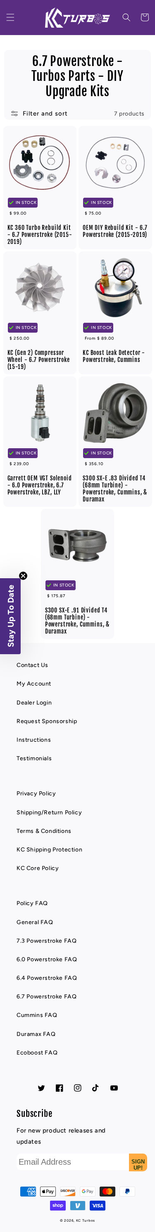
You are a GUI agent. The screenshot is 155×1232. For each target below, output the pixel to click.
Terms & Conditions (44, 831)
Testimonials (34, 758)
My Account (34, 683)
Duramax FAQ (36, 1034)
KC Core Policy (38, 868)
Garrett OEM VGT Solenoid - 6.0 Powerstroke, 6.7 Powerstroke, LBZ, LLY (39, 485)
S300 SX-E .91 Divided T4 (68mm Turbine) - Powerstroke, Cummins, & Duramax (77, 621)
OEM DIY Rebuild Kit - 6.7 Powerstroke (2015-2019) (115, 231)
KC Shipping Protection (49, 849)
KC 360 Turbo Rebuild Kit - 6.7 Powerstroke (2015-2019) (39, 234)
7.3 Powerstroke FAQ (46, 940)
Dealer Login (34, 702)
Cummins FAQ (37, 1015)
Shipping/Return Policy (49, 812)
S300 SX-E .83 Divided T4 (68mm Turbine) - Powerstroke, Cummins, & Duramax (115, 489)
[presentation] (10, 17)
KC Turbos (85, 1220)
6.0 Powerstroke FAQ (47, 959)
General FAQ (35, 922)
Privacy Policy (36, 793)
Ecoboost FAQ (37, 1052)
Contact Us (32, 665)
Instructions (34, 739)
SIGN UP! (138, 1165)
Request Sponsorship (47, 721)
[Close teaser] (23, 576)
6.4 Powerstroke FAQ (47, 977)
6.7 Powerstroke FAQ (46, 996)
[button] (10, 17)
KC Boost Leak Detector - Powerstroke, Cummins (114, 356)
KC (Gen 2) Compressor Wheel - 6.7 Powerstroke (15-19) (38, 359)
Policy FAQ (32, 903)
